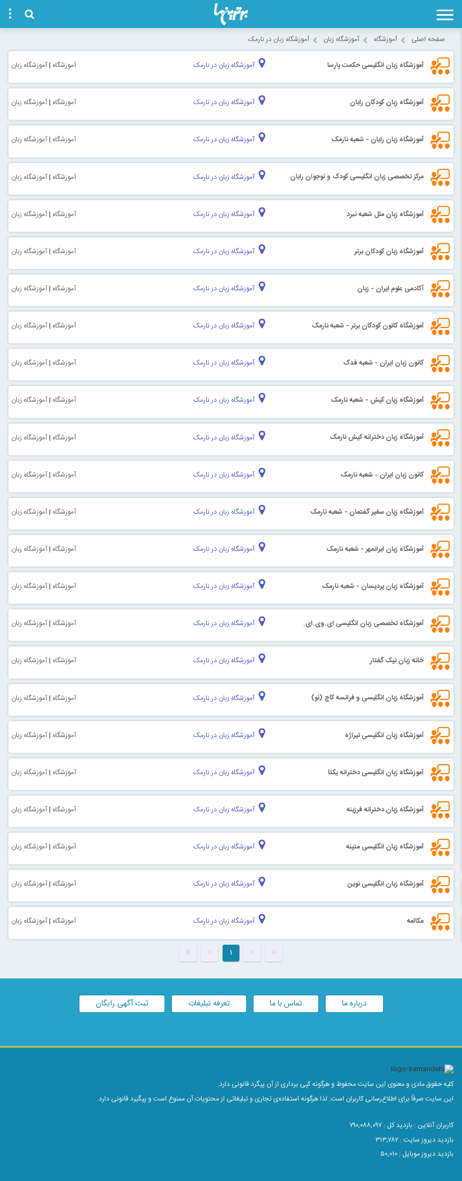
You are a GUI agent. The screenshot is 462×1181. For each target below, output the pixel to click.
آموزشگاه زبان (341, 39)
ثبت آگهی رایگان (122, 1004)
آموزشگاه (385, 39)
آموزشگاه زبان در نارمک (278, 39)
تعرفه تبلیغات (209, 1004)
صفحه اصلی (428, 39)
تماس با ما (286, 1004)
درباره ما (354, 1004)
